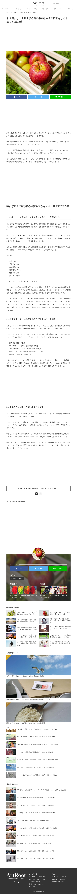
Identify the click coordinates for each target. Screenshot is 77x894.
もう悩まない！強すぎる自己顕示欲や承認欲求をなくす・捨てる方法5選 (32, 12)
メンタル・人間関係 (32, 9)
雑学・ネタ (71, 9)
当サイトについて (61, 877)
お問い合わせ (55, 879)
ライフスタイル (6, 9)
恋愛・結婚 (19, 9)
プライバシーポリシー (58, 881)
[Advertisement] (38, 37)
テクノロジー (41, 884)
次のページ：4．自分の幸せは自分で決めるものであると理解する (38, 488)
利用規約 (62, 879)
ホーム (8, 12)
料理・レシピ (57, 9)
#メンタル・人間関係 (16, 578)
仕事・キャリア (41, 879)
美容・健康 (45, 9)
